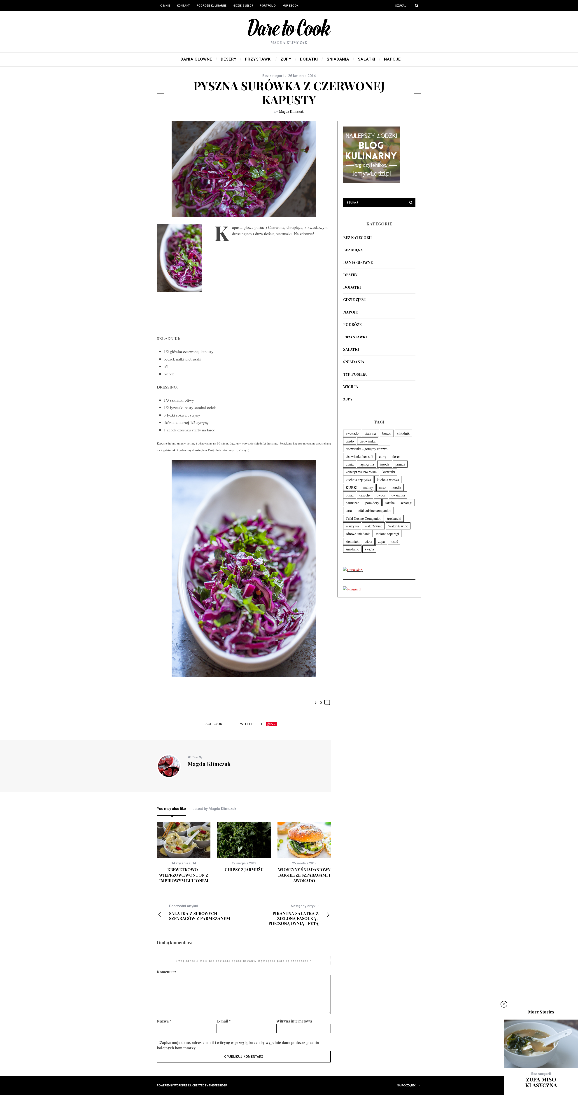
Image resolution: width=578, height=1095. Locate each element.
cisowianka (367, 441)
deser (396, 456)
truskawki (394, 518)
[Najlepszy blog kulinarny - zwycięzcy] (371, 181)
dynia (350, 464)
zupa (381, 541)
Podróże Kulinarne (212, 5)
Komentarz (166, 971)
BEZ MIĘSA (353, 250)
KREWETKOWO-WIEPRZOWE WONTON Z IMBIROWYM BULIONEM (183, 875)
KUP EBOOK (290, 5)
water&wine (373, 526)
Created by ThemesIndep (209, 1085)
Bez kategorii (357, 237)
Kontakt (183, 5)
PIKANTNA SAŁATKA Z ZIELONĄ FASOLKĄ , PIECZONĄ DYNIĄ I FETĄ (293, 915)
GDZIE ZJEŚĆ (354, 299)
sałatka (390, 502)
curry (383, 456)
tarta (349, 510)
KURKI (351, 487)
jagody (384, 464)
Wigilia (350, 386)
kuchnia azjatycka (358, 479)
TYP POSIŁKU (355, 374)
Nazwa (164, 1021)
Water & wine (398, 526)
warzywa (352, 526)
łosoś (394, 541)
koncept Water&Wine (361, 471)
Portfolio (268, 5)
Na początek (406, 1085)
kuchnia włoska (388, 479)
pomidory (372, 502)
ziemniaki (352, 541)
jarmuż (400, 464)
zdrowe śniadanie (358, 533)
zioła (368, 541)
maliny (368, 487)
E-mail (224, 1021)
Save (273, 724)
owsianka (398, 495)
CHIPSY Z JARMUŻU (244, 869)
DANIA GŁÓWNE (358, 262)
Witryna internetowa (294, 1021)
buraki (386, 433)
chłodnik (403, 433)
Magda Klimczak (291, 111)
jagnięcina (366, 464)
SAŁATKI (351, 349)
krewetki (388, 471)
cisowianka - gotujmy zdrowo (366, 448)
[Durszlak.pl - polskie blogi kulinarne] (353, 569)
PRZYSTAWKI (355, 337)
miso (382, 487)
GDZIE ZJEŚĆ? (243, 5)
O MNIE (165, 5)
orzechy (365, 495)
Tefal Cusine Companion (363, 518)
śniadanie (352, 549)
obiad (350, 495)
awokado (352, 433)
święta (369, 549)
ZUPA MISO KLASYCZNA (541, 1082)
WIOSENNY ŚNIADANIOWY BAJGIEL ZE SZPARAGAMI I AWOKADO (304, 875)
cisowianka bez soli (359, 456)
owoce (381, 495)
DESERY (350, 274)
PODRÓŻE (352, 324)
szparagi (406, 502)
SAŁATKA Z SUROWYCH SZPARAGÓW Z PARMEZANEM (199, 912)
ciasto (350, 441)
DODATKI (352, 287)
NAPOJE (350, 312)
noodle (396, 487)
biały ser (370, 433)
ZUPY (347, 399)
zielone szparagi (387, 533)
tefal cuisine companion (374, 510)
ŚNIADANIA (353, 361)
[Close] (504, 1004)
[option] (183, 852)
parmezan (352, 502)
